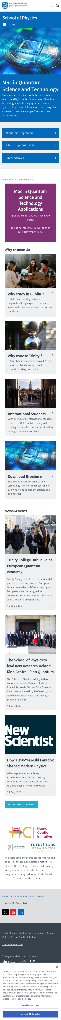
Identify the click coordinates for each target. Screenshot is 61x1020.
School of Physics (19, 18)
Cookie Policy (24, 998)
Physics (5, 896)
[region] (30, 991)
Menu (12, 24)
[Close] (57, 966)
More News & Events (21, 804)
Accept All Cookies (30, 1014)
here (40, 878)
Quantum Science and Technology (17, 180)
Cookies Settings (30, 1005)
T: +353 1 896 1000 (12, 944)
